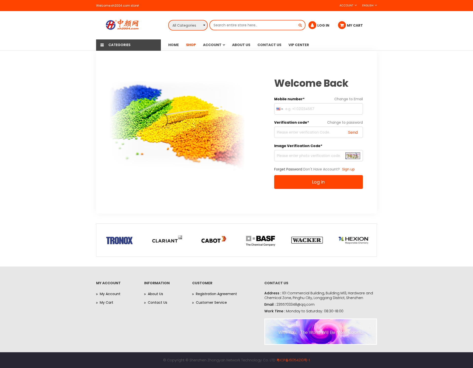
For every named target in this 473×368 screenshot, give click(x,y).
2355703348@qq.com (295, 304)
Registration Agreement (216, 293)
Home (173, 44)
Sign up (348, 169)
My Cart (106, 302)
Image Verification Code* (298, 145)
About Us (241, 44)
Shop (191, 44)
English (367, 5)
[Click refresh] (352, 155)
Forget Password (288, 169)
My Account (110, 293)
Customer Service (211, 302)
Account (346, 5)
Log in (318, 182)
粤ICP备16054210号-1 (293, 360)
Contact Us (269, 44)
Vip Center (298, 44)
